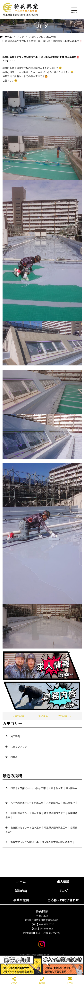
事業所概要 (21, 900)
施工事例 (51, 36)
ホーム (8, 36)
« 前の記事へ (19, 716)
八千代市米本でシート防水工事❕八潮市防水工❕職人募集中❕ (44, 802)
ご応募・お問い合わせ (63, 900)
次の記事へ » (64, 716)
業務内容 (21, 890)
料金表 (14, 757)
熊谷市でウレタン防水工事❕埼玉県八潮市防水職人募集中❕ (43, 842)
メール (70, 982)
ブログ (20, 36)
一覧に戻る (42, 716)
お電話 (42, 982)
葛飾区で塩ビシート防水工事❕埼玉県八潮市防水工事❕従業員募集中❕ (41, 829)
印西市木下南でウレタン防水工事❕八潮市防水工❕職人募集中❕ (41, 790)
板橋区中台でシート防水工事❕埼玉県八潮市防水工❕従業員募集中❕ (41, 815)
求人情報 (63, 881)
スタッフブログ (37, 36)
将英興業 (42, 911)
